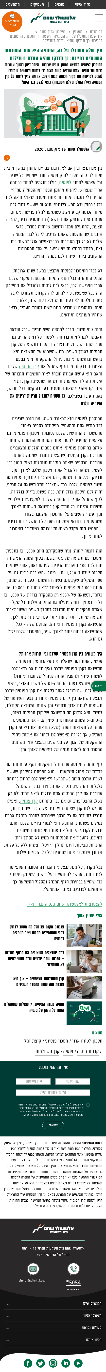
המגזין (77, 32)
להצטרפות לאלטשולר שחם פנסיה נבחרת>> (64, 904)
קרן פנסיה (29, 801)
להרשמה (53, 1125)
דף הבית (96, 32)
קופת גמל (32, 1041)
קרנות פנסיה (88, 1051)
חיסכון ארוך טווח (52, 32)
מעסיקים (37, 4)
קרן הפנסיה (29, 366)
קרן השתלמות (47, 1051)
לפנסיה (65, 182)
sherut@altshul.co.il (33, 1280)
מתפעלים (12, 4)
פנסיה (68, 1051)
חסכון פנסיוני (56, 1041)
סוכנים (59, 4)
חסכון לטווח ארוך (87, 1041)
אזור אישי (82, 4)
